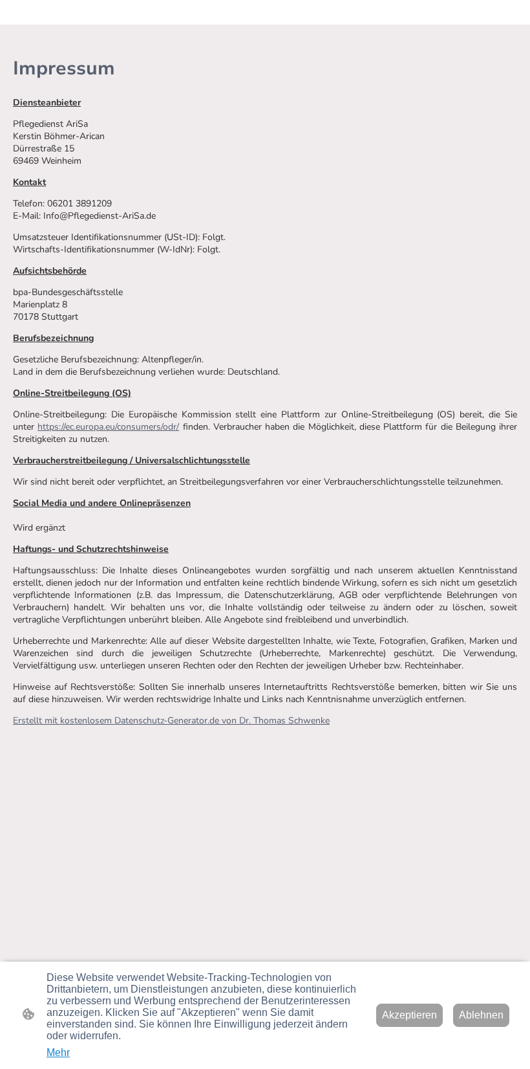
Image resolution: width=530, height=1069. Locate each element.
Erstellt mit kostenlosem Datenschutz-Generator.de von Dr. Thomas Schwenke (171, 720)
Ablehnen (481, 1014)
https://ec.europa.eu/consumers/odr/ (108, 427)
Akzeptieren (409, 1014)
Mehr (58, 1052)
